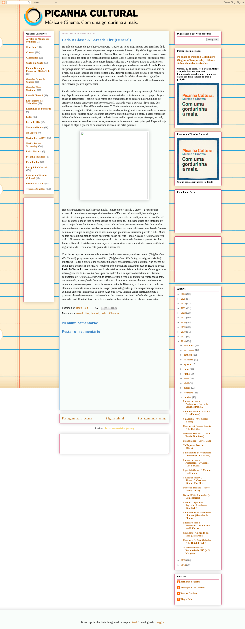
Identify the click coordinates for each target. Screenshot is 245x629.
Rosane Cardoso (189, 593)
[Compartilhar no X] (109, 308)
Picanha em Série (35, 157)
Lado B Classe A (109, 313)
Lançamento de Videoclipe (34, 102)
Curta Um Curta (34, 63)
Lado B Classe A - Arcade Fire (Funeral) (196, 413)
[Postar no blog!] (106, 308)
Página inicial (115, 418)
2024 (183, 303)
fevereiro (189, 392)
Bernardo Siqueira (190, 581)
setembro (189, 359)
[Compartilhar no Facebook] (112, 308)
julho (187, 369)
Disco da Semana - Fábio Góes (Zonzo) (196, 489)
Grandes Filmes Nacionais (34, 88)
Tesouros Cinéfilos (35, 189)
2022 (183, 313)
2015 (183, 560)
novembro (189, 350)
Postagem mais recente (77, 418)
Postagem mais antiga (152, 418)
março (187, 388)
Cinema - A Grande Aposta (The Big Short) (197, 427)
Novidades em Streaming (33, 145)
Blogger (159, 622)
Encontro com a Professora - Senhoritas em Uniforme (196, 525)
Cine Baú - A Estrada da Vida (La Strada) (195, 534)
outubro (188, 355)
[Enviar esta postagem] (96, 307)
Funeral (95, 313)
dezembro (189, 345)
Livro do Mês (33, 122)
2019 (183, 327)
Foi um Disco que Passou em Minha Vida (38, 69)
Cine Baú (31, 47)
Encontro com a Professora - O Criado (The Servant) (196, 463)
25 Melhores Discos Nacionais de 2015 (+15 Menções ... (196, 550)
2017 (183, 336)
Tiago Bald (186, 599)
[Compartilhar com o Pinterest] (115, 308)
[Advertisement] (143, 442)
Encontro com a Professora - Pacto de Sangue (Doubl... (195, 404)
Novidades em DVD (36, 138)
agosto (188, 364)
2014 (183, 565)
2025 (183, 299)
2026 (183, 294)
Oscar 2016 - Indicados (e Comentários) (196, 496)
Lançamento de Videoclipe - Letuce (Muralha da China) (197, 515)
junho (187, 374)
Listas (29, 117)
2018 (183, 332)
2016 (183, 341)
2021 (183, 317)
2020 (183, 322)
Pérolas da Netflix (35, 183)
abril (186, 383)
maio (187, 378)
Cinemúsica (32, 58)
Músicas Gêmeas (35, 127)
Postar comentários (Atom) (119, 428)
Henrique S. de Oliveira (192, 587)
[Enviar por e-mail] (103, 308)
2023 (183, 308)
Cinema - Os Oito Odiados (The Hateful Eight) (197, 541)
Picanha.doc (32, 162)
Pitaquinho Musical (36, 167)
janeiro (188, 397)
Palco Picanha (34, 151)
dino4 (134, 622)
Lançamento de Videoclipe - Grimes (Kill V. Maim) (197, 454)
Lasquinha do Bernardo (38, 109)
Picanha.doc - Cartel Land (197, 441)
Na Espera (31, 133)
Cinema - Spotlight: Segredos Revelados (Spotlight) (194, 505)
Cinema (30, 52)
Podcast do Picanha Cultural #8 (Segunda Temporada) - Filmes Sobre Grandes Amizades (196, 60)
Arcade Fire (83, 313)
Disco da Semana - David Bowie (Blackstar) (196, 435)
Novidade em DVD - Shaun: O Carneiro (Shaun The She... (194, 480)
